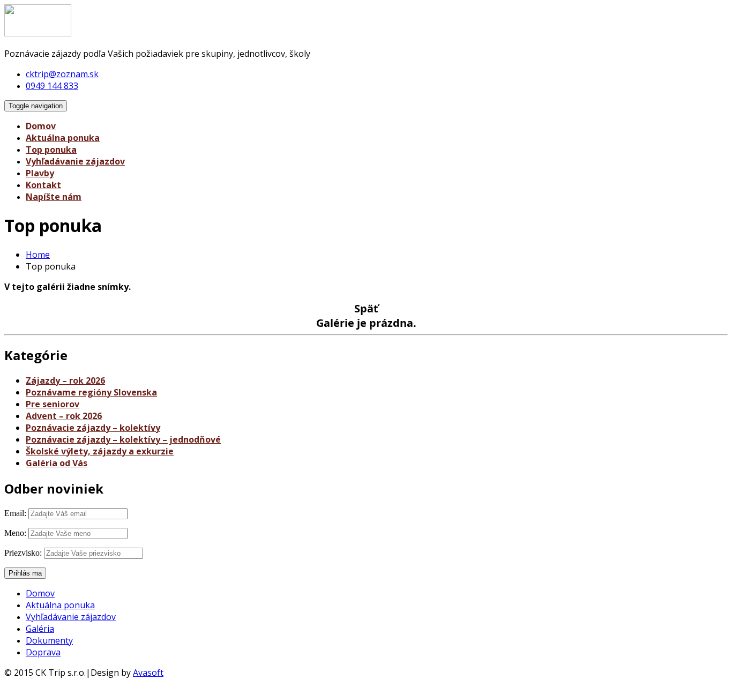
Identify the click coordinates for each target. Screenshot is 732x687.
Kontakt (43, 185)
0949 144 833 (52, 86)
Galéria (40, 628)
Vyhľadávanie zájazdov (75, 161)
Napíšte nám (53, 197)
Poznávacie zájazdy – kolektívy (93, 428)
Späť (366, 308)
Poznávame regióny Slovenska (91, 392)
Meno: (15, 532)
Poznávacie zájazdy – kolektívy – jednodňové (123, 439)
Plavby (40, 173)
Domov (41, 126)
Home (38, 254)
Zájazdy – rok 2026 (65, 380)
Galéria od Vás (56, 463)
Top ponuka (51, 149)
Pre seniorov (52, 404)
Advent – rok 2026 (64, 416)
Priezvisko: (23, 552)
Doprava (43, 652)
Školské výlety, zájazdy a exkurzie (100, 451)
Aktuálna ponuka (63, 138)
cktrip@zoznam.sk (62, 74)
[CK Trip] (37, 33)
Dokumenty (49, 640)
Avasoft (148, 672)
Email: (15, 513)
